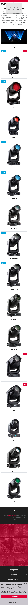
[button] (14, 602)
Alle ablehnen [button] (14, 599)
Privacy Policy (16, 593)
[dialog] (14, 593)
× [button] (26, 583)
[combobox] (24, 583)
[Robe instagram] (14, 511)
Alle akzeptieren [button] (14, 596)
